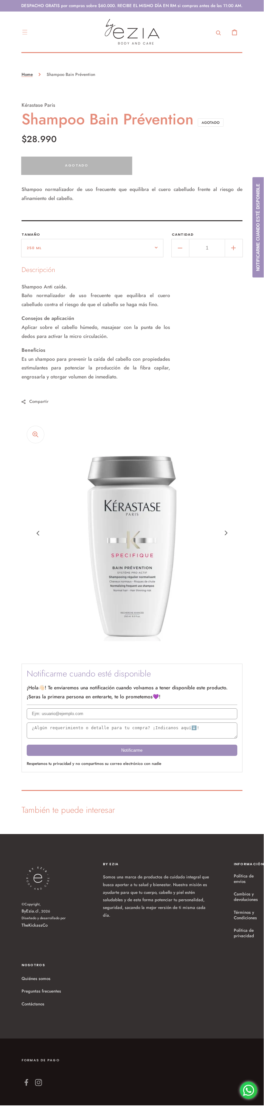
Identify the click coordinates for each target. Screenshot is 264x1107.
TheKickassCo (35, 925)
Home (27, 74)
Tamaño (31, 234)
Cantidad (183, 234)
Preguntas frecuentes (41, 991)
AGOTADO (76, 165)
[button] (24, 32)
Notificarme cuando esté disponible (258, 227)
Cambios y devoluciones (246, 897)
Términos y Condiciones (245, 915)
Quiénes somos (36, 979)
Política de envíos (244, 879)
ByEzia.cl (30, 911)
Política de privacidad (244, 933)
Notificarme (131, 750)
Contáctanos (33, 1004)
